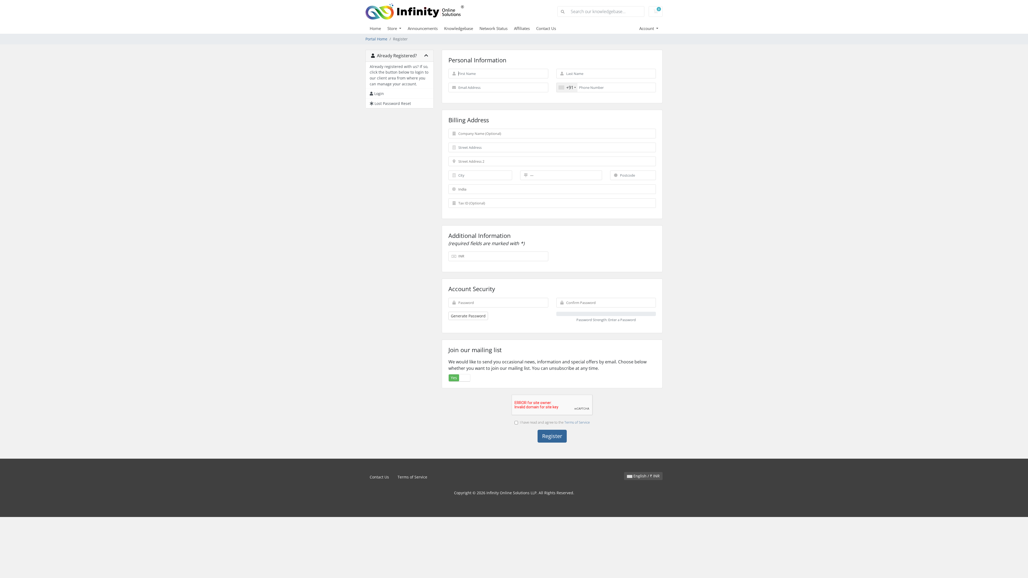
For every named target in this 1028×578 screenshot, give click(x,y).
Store (392, 28)
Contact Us (546, 28)
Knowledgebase (458, 28)
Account (647, 28)
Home (375, 28)
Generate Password (468, 315)
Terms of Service (577, 422)
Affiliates (522, 28)
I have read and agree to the (555, 422)
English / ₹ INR (646, 475)
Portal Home (376, 38)
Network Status (493, 28)
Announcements (423, 28)
